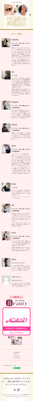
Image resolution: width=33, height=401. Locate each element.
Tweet (14, 365)
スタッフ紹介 (16, 34)
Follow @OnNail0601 (7, 365)
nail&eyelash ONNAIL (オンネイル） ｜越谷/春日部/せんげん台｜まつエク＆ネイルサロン (16, 381)
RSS (17, 397)
